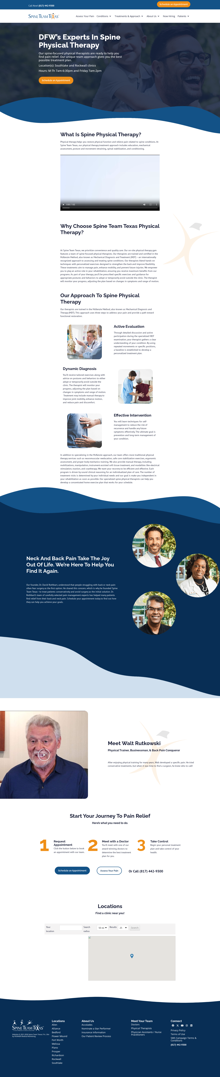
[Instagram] (186, 1025)
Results (113, 927)
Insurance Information (94, 1032)
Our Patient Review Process (96, 1036)
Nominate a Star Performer (96, 1028)
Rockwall (56, 1059)
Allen (54, 1024)
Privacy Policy (178, 1030)
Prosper (56, 1051)
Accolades (87, 1024)
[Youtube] (182, 1025)
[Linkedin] (191, 1025)
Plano (55, 1047)
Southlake (57, 1062)
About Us (151, 16)
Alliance (56, 1028)
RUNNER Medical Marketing (25, 1036)
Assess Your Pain (85, 16)
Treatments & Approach (127, 16)
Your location (50, 929)
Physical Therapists (141, 1028)
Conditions (102, 16)
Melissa (56, 1043)
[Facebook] (173, 1025)
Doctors (135, 1024)
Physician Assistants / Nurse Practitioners (146, 1033)
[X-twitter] (177, 1025)
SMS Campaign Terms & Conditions (183, 1039)
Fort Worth (57, 1040)
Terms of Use (178, 1034)
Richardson (58, 1055)
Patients (182, 16)
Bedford (56, 1032)
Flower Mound (59, 1036)
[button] (44, 754)
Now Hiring (169, 16)
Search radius (87, 929)
